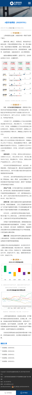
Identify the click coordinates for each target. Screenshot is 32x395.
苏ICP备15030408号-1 (6, 386)
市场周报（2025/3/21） (8, 361)
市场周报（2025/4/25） (8, 347)
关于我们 (25, 392)
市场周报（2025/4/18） (8, 351)
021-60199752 (7, 381)
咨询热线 (9, 392)
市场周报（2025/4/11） (8, 354)
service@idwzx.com (8, 384)
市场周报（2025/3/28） (8, 358)
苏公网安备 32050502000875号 (21, 386)
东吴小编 (11, 28)
